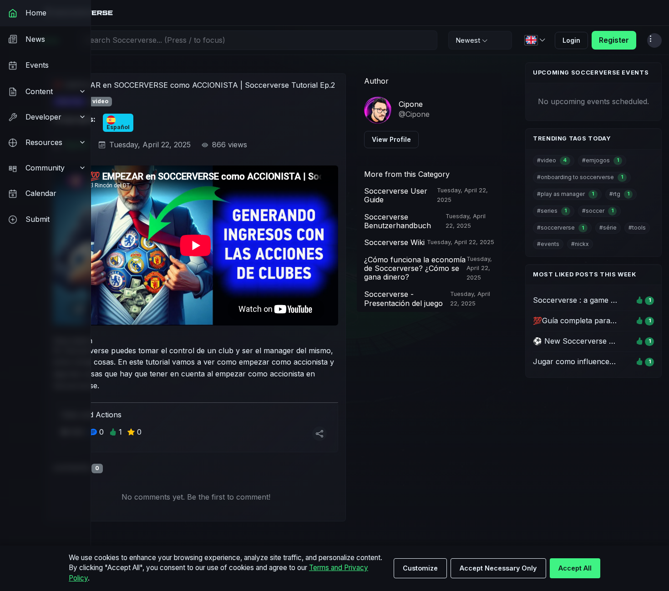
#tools (637, 227)
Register (614, 40)
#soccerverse (560, 227)
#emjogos (600, 160)
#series (552, 210)
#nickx (580, 243)
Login (571, 40)
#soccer (597, 210)
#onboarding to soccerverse (580, 177)
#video (552, 160)
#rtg (619, 193)
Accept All (575, 568)
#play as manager (565, 193)
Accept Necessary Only (498, 568)
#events (548, 243)
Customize (420, 568)
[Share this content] (319, 433)
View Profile (391, 139)
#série (608, 227)
